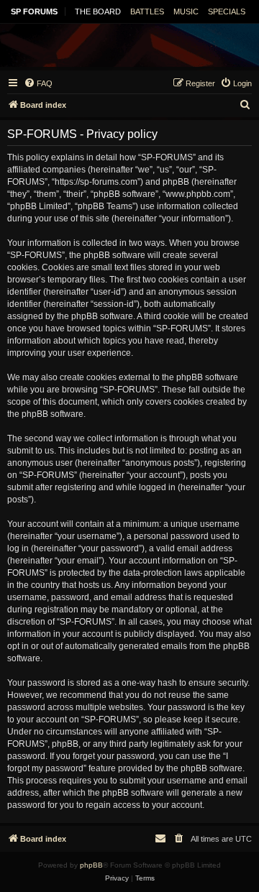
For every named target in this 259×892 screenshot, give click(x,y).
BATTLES (147, 11)
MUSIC (186, 11)
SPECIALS (226, 11)
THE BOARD (98, 11)
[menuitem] (38, 83)
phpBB (91, 865)
